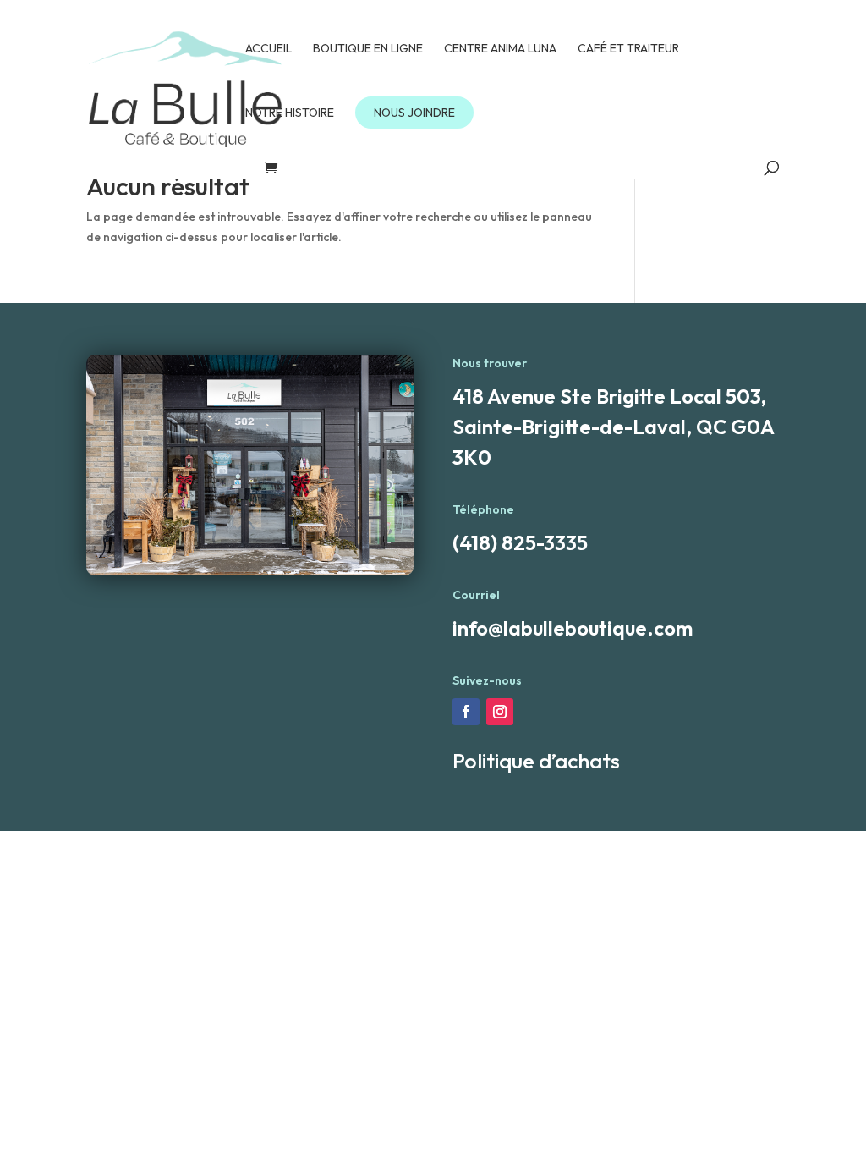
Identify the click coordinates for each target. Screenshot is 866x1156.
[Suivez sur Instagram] (499, 711)
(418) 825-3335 (520, 542)
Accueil (268, 49)
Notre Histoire (289, 113)
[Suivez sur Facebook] (466, 711)
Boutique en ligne (368, 49)
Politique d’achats (536, 760)
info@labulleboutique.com (572, 628)
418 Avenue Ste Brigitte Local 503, (609, 396)
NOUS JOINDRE (414, 112)
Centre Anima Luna (500, 49)
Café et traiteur (628, 49)
